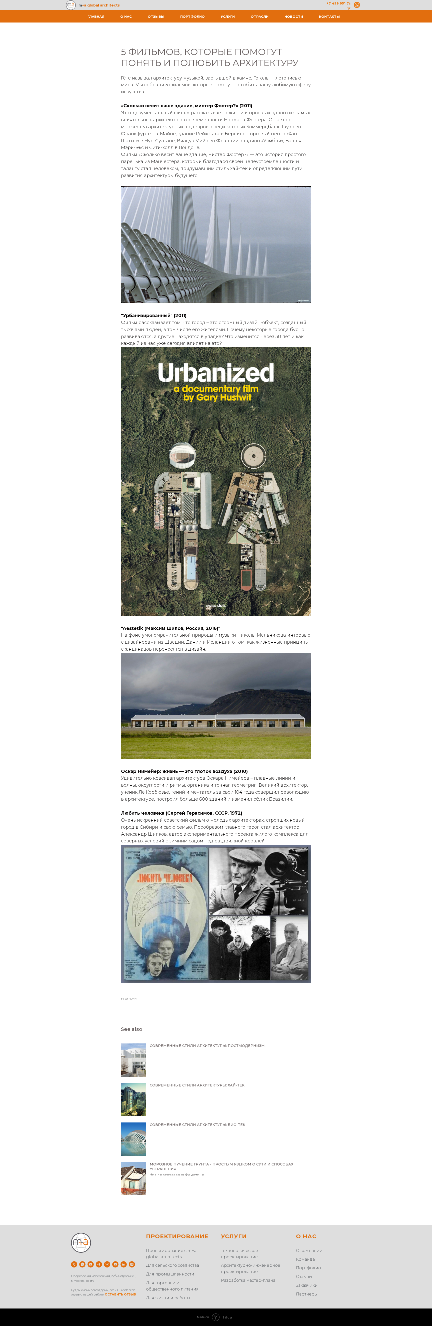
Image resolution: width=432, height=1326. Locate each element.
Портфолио (192, 17)
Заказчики (307, 1285)
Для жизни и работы (168, 1297)
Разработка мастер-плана (248, 1280)
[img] (357, 5)
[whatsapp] (82, 1264)
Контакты (329, 17)
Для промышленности (170, 1274)
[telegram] (99, 1264)
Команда (305, 1259)
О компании (309, 1250)
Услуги (228, 17)
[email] (91, 1264)
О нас (126, 17)
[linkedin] (123, 1264)
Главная (96, 17)
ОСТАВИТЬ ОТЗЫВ (120, 1294)
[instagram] (132, 1264)
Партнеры (307, 1294)
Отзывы (156, 17)
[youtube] (115, 1264)
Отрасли (259, 17)
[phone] (74, 1264)
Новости (293, 17)
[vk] (107, 1264)
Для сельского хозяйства (172, 1265)
